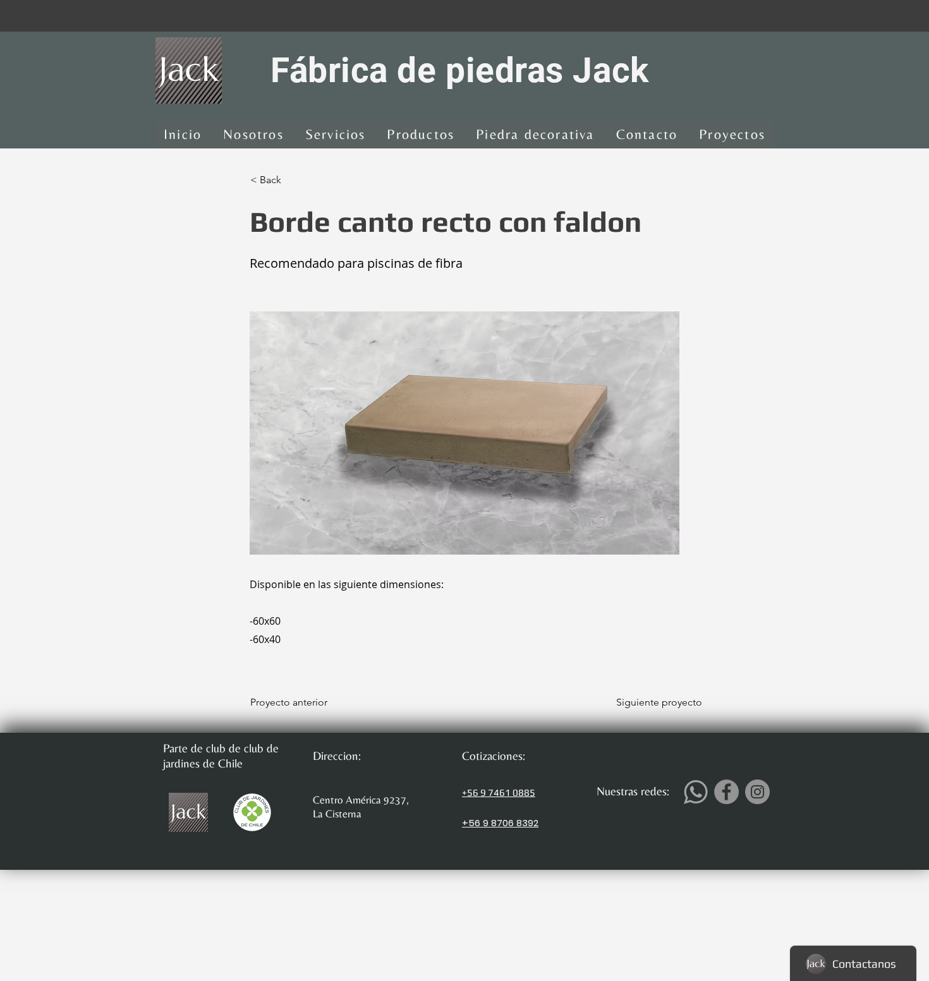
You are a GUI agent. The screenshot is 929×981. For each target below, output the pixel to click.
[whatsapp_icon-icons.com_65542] (695, 791)
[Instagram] (757, 791)
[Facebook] (726, 791)
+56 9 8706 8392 (500, 822)
